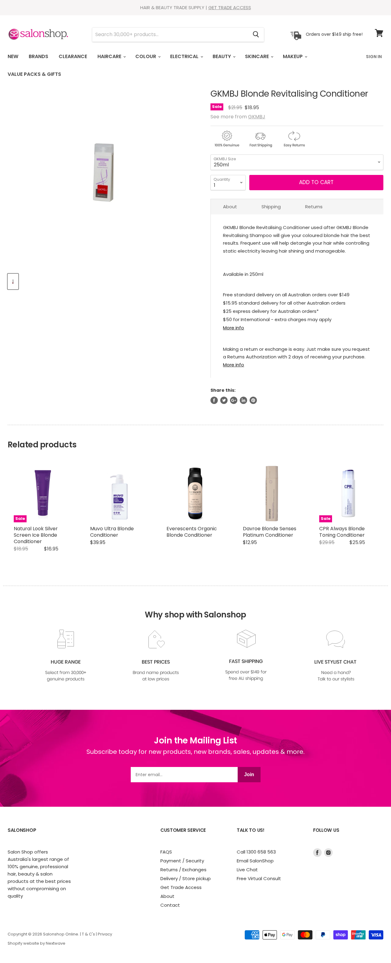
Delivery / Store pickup (185, 878)
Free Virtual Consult (259, 878)
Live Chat (247, 869)
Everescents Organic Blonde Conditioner (191, 532)
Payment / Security (182, 860)
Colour (146, 56)
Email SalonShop (255, 860)
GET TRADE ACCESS (229, 7)
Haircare (109, 56)
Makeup (293, 56)
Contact (170, 905)
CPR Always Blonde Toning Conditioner (342, 532)
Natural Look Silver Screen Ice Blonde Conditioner (36, 535)
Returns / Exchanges (183, 869)
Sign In (374, 57)
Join (249, 774)
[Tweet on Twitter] (224, 400)
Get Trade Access (181, 887)
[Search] (256, 35)
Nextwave (55, 943)
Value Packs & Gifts (34, 74)
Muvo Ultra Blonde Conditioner (112, 532)
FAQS (166, 852)
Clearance (73, 56)
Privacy (105, 934)
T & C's (88, 934)
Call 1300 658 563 (256, 852)
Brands (38, 56)
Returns (314, 206)
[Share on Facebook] (214, 400)
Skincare (257, 56)
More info (233, 327)
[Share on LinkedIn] (243, 400)
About (230, 206)
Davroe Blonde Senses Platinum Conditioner (269, 532)
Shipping (271, 206)
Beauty (222, 56)
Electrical (185, 56)
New (13, 56)
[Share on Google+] (233, 400)
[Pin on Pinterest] (253, 400)
